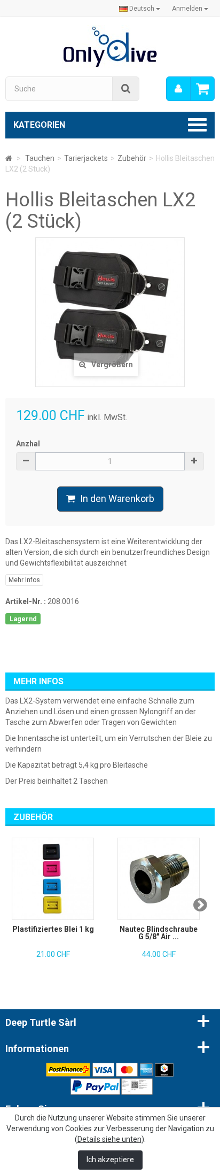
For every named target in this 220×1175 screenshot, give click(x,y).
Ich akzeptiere (110, 1159)
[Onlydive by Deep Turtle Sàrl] (110, 46)
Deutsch (142, 8)
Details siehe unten (109, 1139)
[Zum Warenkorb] (202, 88)
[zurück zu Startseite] (8, 158)
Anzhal (28, 443)
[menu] (178, 88)
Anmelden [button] (188, 8)
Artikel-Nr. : (25, 601)
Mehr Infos (24, 580)
